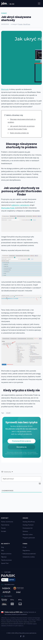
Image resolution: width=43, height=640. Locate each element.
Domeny (25, 531)
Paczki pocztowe (6, 560)
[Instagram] (23, 636)
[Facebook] (20, 636)
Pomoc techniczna (7, 522)
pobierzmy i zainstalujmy (20, 205)
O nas (24, 547)
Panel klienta (5, 525)
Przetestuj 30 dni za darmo (21, 441)
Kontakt (3, 531)
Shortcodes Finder (8, 208)
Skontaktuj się (21, 447)
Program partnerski (29, 538)
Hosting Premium (28, 525)
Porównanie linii (27, 528)
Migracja (3, 557)
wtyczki (8, 413)
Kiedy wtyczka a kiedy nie (19, 133)
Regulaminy (26, 550)
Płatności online (28, 534)
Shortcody (5, 89)
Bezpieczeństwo (6, 554)
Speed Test (4, 563)
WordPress (26, 24)
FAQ (2, 550)
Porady (4, 13)
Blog (2, 547)
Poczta (3, 528)
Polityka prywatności (29, 554)
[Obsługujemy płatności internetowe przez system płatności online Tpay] (8, 579)
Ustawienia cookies (29, 557)
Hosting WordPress (29, 522)
